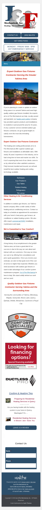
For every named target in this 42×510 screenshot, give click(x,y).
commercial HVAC (18, 221)
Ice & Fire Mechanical (27, 272)
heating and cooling (23, 119)
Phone (9, 461)
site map (33, 482)
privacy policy (26, 482)
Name (8, 451)
